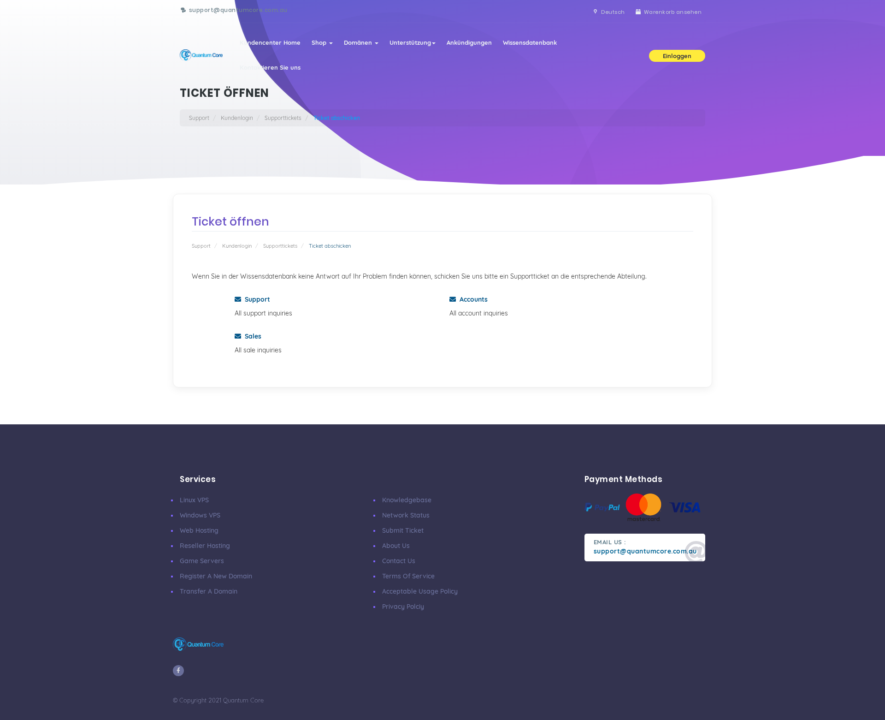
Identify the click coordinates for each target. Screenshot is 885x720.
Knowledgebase (406, 500)
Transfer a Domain (208, 591)
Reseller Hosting (205, 545)
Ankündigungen (469, 42)
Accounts (472, 299)
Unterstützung (410, 42)
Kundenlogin (237, 117)
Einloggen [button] (677, 56)
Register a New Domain (216, 576)
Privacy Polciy (403, 606)
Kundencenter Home (270, 42)
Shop (320, 42)
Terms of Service (408, 576)
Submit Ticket (403, 530)
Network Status (406, 515)
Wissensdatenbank (530, 42)
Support (199, 117)
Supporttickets (283, 117)
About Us (396, 545)
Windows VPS (200, 515)
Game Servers (202, 561)
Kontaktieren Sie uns (270, 67)
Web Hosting (199, 530)
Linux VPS (194, 500)
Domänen (359, 42)
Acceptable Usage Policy (420, 591)
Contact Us (398, 561)
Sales (251, 336)
